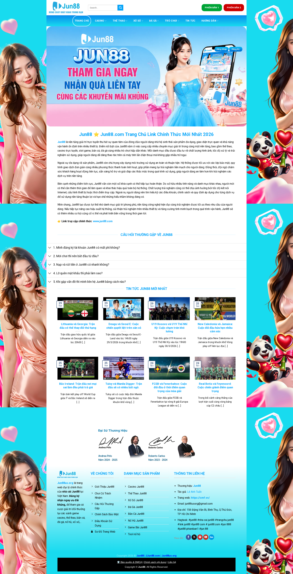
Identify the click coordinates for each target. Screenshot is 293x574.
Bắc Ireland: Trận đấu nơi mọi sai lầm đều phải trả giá (77, 385)
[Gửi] (120, 8)
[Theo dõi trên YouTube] (205, 537)
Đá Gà (153, 20)
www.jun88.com (103, 221)
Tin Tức (190, 20)
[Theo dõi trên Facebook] (188, 537)
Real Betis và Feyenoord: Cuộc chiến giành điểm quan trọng (215, 387)
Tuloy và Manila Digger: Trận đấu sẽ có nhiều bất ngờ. (123, 385)
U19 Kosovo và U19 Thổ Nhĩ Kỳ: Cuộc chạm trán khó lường (169, 327)
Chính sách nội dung (155, 562)
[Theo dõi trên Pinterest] (200, 537)
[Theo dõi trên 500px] (211, 537)
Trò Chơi (171, 20)
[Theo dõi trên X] (194, 537)
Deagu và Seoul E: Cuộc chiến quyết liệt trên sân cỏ (123, 325)
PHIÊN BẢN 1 (212, 7)
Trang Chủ (82, 20)
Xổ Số (137, 20)
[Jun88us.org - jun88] (66, 8)
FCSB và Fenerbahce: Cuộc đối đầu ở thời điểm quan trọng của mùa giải (169, 387)
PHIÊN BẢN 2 (234, 7)
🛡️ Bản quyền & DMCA (129, 562)
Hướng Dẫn (208, 20)
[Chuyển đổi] (49, 248)
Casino (99, 20)
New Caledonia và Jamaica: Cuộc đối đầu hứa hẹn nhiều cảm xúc (215, 327)
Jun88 (61, 142)
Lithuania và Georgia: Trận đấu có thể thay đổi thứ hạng (78, 325)
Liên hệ (172, 562)
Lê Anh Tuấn (194, 491)
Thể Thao (119, 20)
